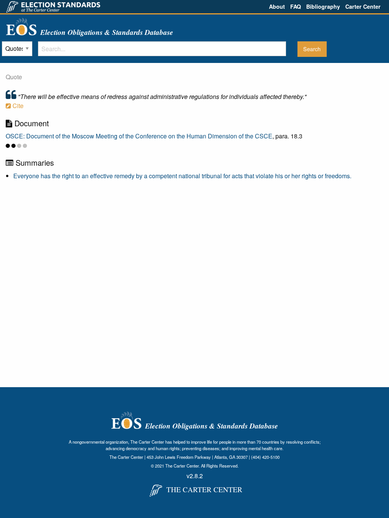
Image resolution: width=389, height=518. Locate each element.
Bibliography (323, 6)
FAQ (295, 6)
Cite (17, 105)
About (277, 6)
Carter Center (363, 6)
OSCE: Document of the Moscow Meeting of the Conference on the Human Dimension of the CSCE (139, 136)
